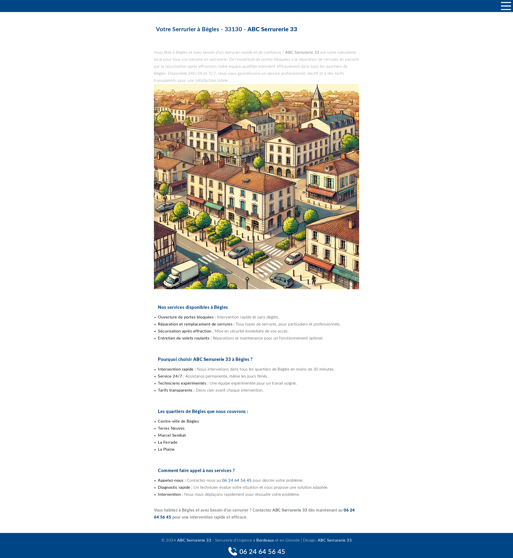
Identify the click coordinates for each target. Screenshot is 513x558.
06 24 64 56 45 (262, 552)
